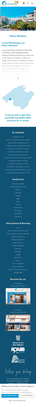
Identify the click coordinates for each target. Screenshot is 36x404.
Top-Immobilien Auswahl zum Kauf (18, 143)
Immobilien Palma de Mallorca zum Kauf (18, 173)
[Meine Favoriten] (24, 3)
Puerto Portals (18, 207)
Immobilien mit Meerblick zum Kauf (18, 149)
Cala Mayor (18, 193)
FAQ (18, 228)
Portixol (18, 204)
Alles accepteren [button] (10, 395)
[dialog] (18, 394)
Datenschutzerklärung (18, 240)
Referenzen (18, 249)
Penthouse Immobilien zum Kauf (18, 155)
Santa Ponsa (18, 216)
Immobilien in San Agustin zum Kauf (18, 164)
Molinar (18, 202)
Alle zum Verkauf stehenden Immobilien (18, 140)
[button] (18, 401)
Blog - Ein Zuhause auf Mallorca (18, 269)
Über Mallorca (18, 257)
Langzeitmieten (18, 272)
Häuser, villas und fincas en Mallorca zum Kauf (18, 158)
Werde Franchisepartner (18, 237)
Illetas (18, 199)
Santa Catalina (18, 213)
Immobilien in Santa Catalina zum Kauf (18, 166)
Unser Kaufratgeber (18, 263)
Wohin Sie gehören (18, 266)
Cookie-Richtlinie (18, 242)
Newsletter (18, 251)
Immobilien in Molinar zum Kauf (18, 161)
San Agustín (18, 211)
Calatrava (18, 196)
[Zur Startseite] (10, 3)
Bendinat (18, 190)
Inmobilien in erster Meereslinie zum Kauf (18, 146)
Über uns (18, 260)
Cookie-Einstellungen (18, 245)
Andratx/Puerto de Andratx (18, 187)
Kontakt (18, 254)
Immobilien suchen (18, 137)
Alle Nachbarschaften (18, 184)
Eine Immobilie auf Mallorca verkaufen (18, 234)
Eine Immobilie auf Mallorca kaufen (18, 231)
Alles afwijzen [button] (27, 395)
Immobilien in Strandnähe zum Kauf (18, 152)
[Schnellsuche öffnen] (28, 3)
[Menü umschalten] (32, 3)
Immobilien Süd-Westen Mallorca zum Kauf (18, 170)
